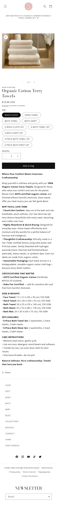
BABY (7, 409)
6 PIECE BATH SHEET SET (17, 145)
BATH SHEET (31, 121)
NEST (7, 391)
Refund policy (47, 468)
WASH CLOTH (11, 115)
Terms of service (29, 472)
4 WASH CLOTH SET (14, 127)
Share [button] (8, 372)
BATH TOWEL (11, 121)
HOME (8, 439)
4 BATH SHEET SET (14, 133)
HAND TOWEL (31, 115)
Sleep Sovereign (17, 468)
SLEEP (8, 385)
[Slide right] (34, 82)
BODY (8, 397)
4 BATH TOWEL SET (40, 127)
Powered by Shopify (31, 468)
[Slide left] (23, 82)
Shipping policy (44, 472)
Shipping (5, 105)
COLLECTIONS (12, 421)
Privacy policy (14, 472)
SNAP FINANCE (12, 445)
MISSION (9, 427)
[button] (5, 6)
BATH (7, 403)
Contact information (30, 476)
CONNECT (10, 433)
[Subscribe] (49, 497)
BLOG (7, 415)
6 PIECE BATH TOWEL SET (17, 139)
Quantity (5, 151)
